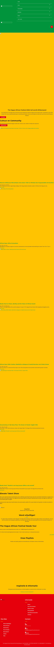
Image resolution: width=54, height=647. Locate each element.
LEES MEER (52, 534)
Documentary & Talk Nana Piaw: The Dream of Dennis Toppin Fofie (19, 425)
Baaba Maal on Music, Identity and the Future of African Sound (17, 303)
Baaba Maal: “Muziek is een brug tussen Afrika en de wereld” (17, 485)
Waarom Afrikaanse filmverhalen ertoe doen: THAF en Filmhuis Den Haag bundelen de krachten (27, 182)
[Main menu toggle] (52, 27)
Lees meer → (2, 187)
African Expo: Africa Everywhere (9, 243)
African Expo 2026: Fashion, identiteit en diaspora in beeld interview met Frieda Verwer (24, 364)
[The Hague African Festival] (6, 10)
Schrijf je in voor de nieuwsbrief (27, 591)
